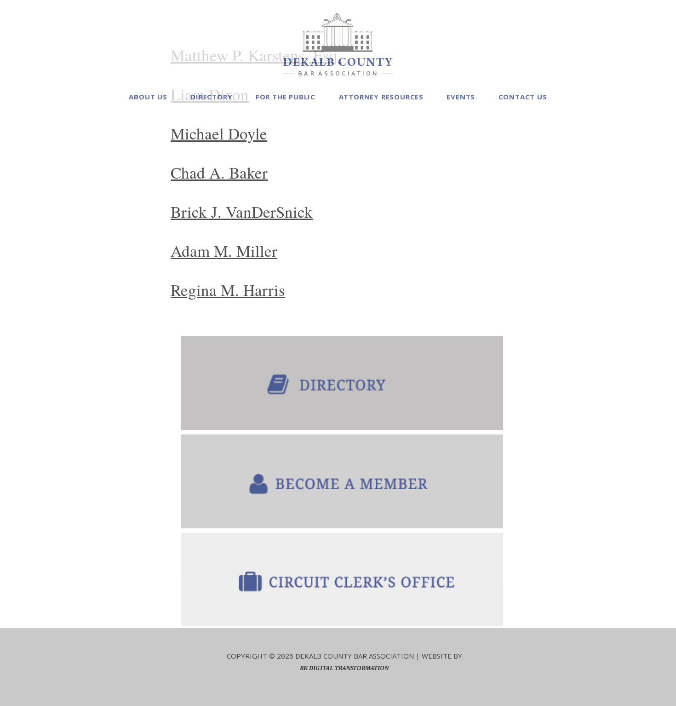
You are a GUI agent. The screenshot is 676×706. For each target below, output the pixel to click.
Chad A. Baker (219, 172)
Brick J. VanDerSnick (242, 211)
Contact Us (522, 96)
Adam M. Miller (224, 250)
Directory (211, 96)
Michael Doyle (219, 133)
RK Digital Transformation (344, 668)
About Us (148, 96)
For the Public (285, 96)
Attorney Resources (381, 96)
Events (461, 96)
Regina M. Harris (228, 290)
